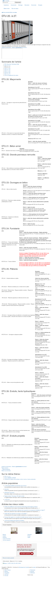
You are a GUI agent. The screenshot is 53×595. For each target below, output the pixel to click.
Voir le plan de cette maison (15, 563)
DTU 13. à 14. (7, 65)
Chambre (30, 534)
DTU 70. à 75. (7, 74)
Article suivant (13, 12)
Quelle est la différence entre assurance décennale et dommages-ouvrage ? (21, 506)
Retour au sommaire (6, 470)
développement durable (24, 567)
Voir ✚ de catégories (6, 540)
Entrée (29, 536)
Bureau (4, 534)
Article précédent (6, 12)
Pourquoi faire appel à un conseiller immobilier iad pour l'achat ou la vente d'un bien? (23, 517)
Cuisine (4, 536)
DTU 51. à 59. (7, 71)
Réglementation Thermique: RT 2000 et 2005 (14, 496)
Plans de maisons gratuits (8, 558)
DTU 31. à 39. (7, 68)
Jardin (29, 537)
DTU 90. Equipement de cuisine (11, 75)
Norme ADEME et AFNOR (10, 477)
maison (34, 567)
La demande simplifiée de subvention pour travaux (15, 485)
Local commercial (6, 538)
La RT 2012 (7, 499)
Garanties (6, 489)
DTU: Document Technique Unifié (11, 64)
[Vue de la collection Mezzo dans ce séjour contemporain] (14, 530)
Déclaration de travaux (9, 492)
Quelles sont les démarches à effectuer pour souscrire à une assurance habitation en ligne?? (24, 510)
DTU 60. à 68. (7, 72)
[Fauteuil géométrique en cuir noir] (38, 530)
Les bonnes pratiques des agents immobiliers (14, 520)
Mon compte (6, 0)
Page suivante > (5, 468)
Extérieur (5, 537)
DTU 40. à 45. (7, 69)
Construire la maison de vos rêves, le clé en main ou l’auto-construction (20, 479)
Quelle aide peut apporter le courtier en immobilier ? (15, 513)
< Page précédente (6, 469)
